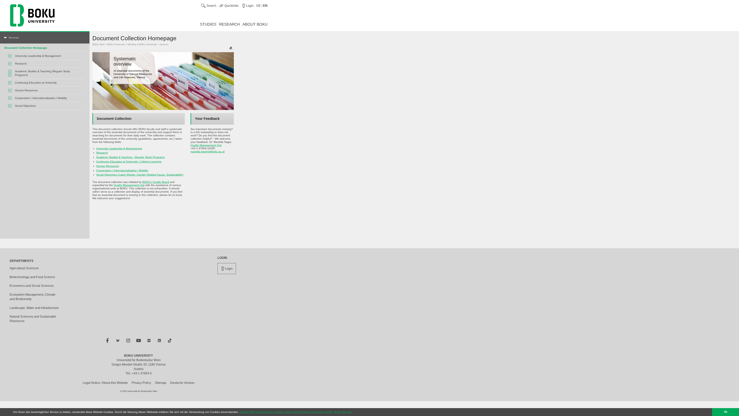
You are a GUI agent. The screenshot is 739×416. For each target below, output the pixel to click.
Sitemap (160, 382)
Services (13, 37)
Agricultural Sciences (24, 268)
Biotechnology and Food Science (32, 277)
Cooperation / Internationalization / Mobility (41, 98)
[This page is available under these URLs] (231, 48)
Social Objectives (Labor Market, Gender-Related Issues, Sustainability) (139, 174)
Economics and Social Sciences (32, 285)
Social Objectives (25, 105)
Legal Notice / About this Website (105, 382)
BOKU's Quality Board (155, 182)
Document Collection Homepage (25, 47)
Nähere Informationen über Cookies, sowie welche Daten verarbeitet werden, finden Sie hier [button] (296, 411)
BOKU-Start (98, 44)
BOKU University (116, 44)
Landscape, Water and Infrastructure (34, 307)
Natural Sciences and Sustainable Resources (33, 319)
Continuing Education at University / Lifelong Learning (128, 161)
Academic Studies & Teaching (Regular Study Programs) (42, 73)
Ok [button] (725, 412)
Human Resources (26, 90)
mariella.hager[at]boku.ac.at (208, 151)
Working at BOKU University (142, 44)
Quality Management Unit (129, 185)
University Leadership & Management (38, 55)
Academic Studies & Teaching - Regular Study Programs (130, 157)
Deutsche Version (182, 382)
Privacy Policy (141, 382)
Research (21, 63)
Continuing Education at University (36, 82)
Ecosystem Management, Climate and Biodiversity (32, 297)
